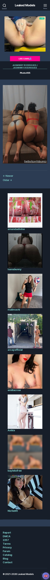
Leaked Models (25, 5)
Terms (7, 543)
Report (7, 532)
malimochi (14, 309)
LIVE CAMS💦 (25, 59)
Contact (7, 562)
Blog (5, 558)
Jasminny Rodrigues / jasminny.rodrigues (25, 66)
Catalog (7, 554)
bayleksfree (15, 470)
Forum (6, 551)
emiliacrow (14, 390)
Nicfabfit (13, 510)
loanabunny (14, 269)
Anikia (11, 430)
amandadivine (16, 229)
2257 (6, 540)
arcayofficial (15, 349)
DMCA (6, 536)
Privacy (7, 547)
